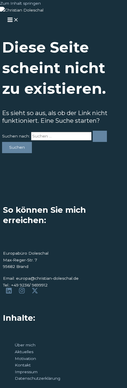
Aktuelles (24, 351)
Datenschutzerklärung (37, 378)
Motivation (25, 358)
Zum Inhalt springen (20, 3)
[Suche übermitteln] (100, 136)
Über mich (25, 345)
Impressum (26, 371)
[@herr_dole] (22, 294)
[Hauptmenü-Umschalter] (13, 20)
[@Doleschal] (35, 294)
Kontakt (23, 365)
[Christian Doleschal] (9, 294)
